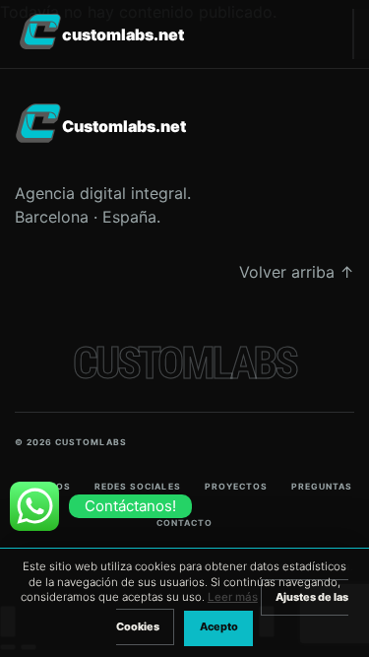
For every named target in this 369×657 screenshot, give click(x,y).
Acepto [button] (219, 626)
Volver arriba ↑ (296, 272)
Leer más (233, 597)
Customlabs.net (123, 34)
